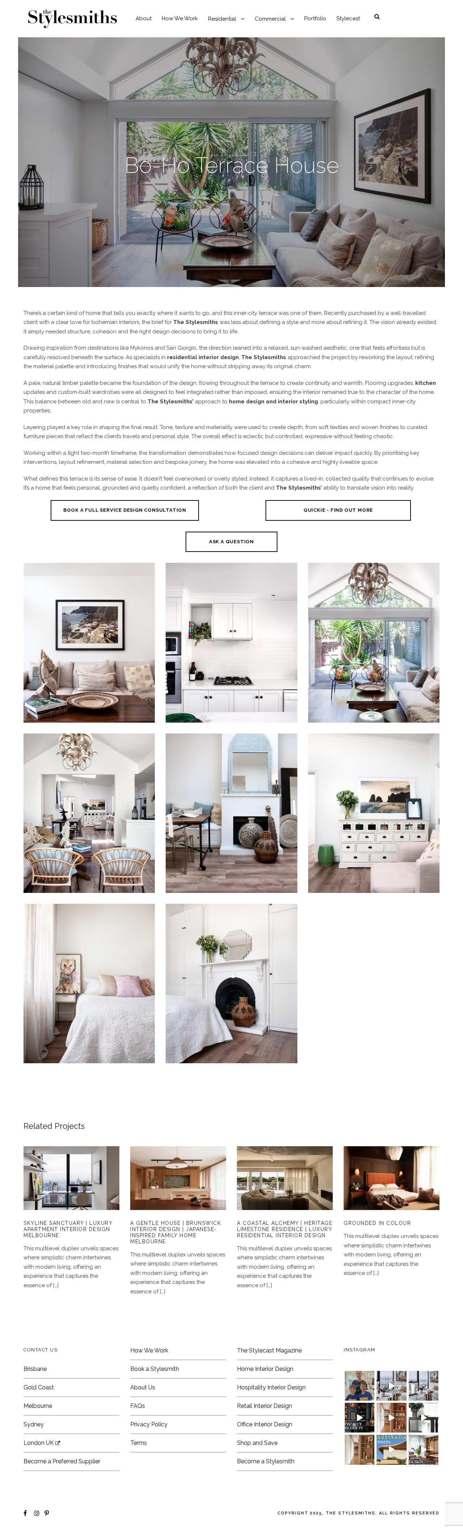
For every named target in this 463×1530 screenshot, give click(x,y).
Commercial (270, 19)
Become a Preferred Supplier (62, 1461)
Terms (138, 1442)
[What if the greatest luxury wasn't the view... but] (391, 1386)
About (144, 18)
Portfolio (315, 18)
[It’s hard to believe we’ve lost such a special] (359, 1386)
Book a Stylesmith (154, 1368)
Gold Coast (39, 1387)
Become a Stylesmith (265, 1461)
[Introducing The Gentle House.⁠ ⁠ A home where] (359, 1449)
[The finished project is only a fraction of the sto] (423, 1418)
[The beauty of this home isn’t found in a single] (391, 1418)
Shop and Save (257, 1442)
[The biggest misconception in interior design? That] (423, 1449)
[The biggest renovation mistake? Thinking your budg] (359, 1418)
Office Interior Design (264, 1424)
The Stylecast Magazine (269, 1350)
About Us (142, 1387)
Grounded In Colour (391, 1189)
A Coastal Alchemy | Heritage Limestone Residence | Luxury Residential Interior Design (285, 1189)
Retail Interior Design (264, 1405)
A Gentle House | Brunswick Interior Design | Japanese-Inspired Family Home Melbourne (178, 1189)
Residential (222, 19)
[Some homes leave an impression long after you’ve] (391, 1449)
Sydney (34, 1424)
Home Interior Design (265, 1368)
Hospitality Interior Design (271, 1387)
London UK (39, 1442)
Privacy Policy (148, 1424)
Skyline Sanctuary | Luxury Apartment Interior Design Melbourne (68, 1229)
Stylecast (348, 18)
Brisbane (35, 1368)
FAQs (137, 1405)
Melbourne (38, 1405)
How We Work (180, 18)
